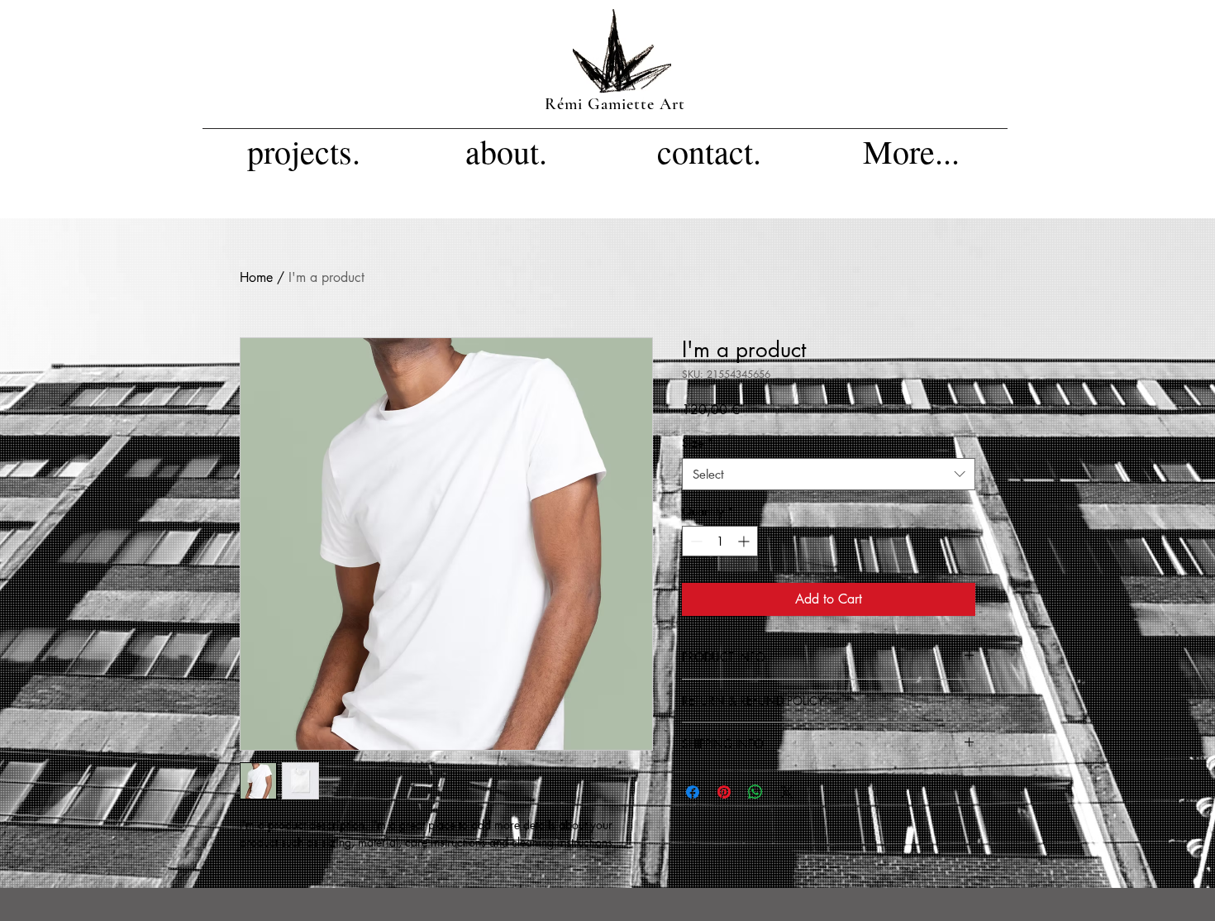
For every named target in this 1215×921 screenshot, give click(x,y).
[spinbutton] (720, 541)
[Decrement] (694, 541)
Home (256, 277)
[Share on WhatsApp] (755, 792)
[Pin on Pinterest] (724, 792)
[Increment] (745, 541)
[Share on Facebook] (693, 792)
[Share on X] (787, 792)
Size (697, 443)
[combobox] (828, 474)
